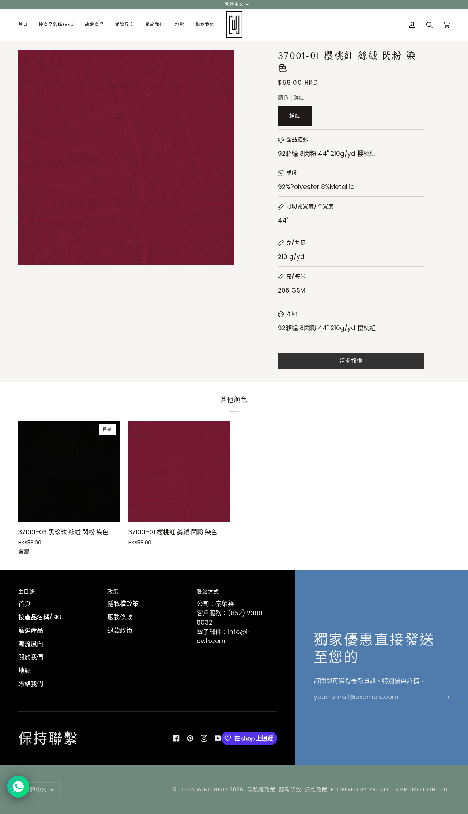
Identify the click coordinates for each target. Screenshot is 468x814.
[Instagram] (204, 738)
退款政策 (119, 630)
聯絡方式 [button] (208, 591)
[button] (56, 25)
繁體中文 (234, 4)
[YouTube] (218, 738)
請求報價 (351, 360)
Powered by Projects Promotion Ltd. (390, 789)
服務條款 (119, 617)
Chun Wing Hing (203, 789)
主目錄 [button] (26, 591)
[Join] (440, 697)
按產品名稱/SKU (41, 617)
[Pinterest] (190, 738)
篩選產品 (30, 630)
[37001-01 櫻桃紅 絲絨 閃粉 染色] (179, 471)
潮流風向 (30, 644)
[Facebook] (176, 738)
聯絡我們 (30, 683)
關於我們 (30, 657)
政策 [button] (113, 591)
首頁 (24, 603)
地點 (24, 670)
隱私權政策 (123, 603)
